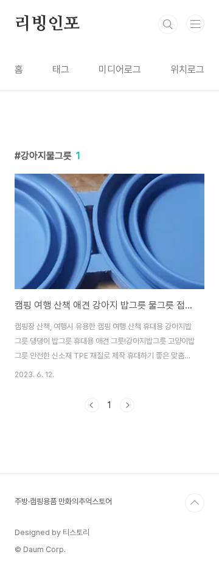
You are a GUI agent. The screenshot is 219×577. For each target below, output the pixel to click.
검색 (168, 24)
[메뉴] (195, 24)
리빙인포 (47, 24)
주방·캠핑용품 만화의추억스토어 (63, 501)
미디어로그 (120, 69)
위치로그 (187, 69)
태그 (60, 69)
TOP (194, 503)
